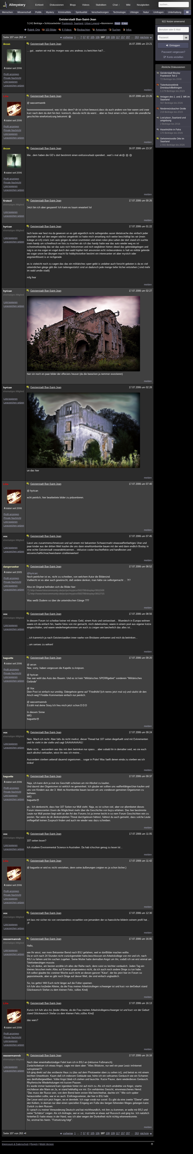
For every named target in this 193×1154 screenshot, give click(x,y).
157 (123, 37)
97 (88, 37)
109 (113, 37)
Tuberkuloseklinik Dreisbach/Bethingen (172, 88)
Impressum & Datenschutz (15, 1144)
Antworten (101, 29)
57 (84, 37)
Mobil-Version (47, 1144)
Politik (38, 12)
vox (5, 536)
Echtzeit (39, 5)
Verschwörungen (100, 12)
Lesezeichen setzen (14, 85)
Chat (116, 5)
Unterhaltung (174, 12)
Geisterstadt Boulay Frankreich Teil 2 (171, 76)
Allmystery (17, 5)
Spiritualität (81, 12)
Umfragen (158, 12)
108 (108, 37)
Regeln (34, 1144)
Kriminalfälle (64, 12)
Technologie (119, 12)
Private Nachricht (12, 78)
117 (118, 37)
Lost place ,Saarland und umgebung (173, 120)
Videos (85, 5)
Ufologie (134, 12)
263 (137, 37)
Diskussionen (57, 5)
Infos (128, 29)
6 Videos (66, 29)
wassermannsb (12, 939)
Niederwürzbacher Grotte (173, 110)
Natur (146, 12)
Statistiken (101, 5)
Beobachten (83, 29)
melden (148, 90)
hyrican (7, 226)
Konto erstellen (175, 57)
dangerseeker (11, 566)
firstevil (7, 200)
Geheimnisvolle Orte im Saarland (172, 141)
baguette (8, 658)
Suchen (116, 29)
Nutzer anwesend (173, 21)
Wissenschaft (24, 12)
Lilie (5, 96)
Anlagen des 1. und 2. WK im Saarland (175, 99)
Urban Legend (91, 23)
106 (98, 37)
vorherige (68, 37)
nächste (144, 37)
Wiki (128, 5)
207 (128, 37)
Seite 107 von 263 (13, 37)
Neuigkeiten (143, 5)
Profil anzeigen (11, 74)
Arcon (6, 44)
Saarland (78, 23)
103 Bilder (50, 29)
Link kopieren (11, 82)
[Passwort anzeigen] (186, 39)
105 (92, 37)
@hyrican (32, 573)
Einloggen (174, 45)
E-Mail (124, 23)
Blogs (73, 5)
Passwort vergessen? (173, 52)
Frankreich (67, 23)
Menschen (7, 12)
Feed (117, 23)
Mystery (50, 12)
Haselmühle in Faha (171, 131)
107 (103, 37)
